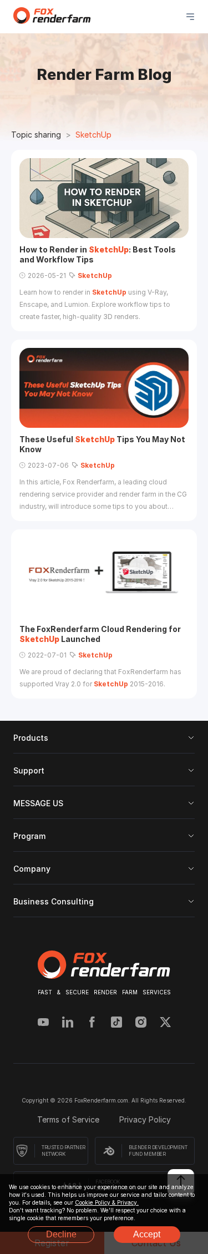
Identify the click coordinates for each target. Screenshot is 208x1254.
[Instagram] (140, 1023)
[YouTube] (43, 1023)
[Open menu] (190, 16)
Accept (146, 1234)
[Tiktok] (116, 1023)
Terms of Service (69, 1119)
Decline (61, 1234)
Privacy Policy (145, 1119)
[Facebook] (92, 1023)
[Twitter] (165, 1023)
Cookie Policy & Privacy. (107, 1202)
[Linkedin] (67, 1023)
